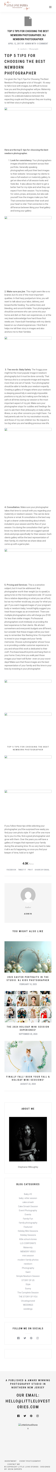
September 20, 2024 (28, 1034)
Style (28, 1284)
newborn (23, 49)
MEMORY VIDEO (28, 1251)
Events (28, 1214)
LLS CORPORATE (28, 1243)
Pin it (30, 870)
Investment (10, 1461)
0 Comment (42, 43)
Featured (28, 1227)
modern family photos (28, 1260)
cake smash (28, 1202)
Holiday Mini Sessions (28, 1231)
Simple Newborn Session (28, 1276)
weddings (28, 1309)
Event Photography (28, 1210)
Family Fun (28, 1218)
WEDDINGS (28, 1305)
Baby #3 (28, 1194)
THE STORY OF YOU (28, 1296)
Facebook (11, 870)
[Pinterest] (31, 1338)
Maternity (28, 1247)
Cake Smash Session (28, 1206)
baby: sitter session (28, 1198)
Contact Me (13, 1464)
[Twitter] (25, 1338)
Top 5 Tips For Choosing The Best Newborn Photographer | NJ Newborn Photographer (28, 35)
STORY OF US (28, 1280)
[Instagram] (37, 1338)
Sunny (28, 1288)
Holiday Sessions (28, 1235)
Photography (33, 49)
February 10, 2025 (28, 984)
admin (28, 43)
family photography (28, 1223)
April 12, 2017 (14, 43)
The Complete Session (28, 1292)
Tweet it (22, 870)
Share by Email (42, 870)
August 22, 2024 (28, 1084)
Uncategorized (28, 1301)
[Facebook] (18, 1338)
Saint (28, 1272)
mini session (28, 1255)
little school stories (28, 1239)
